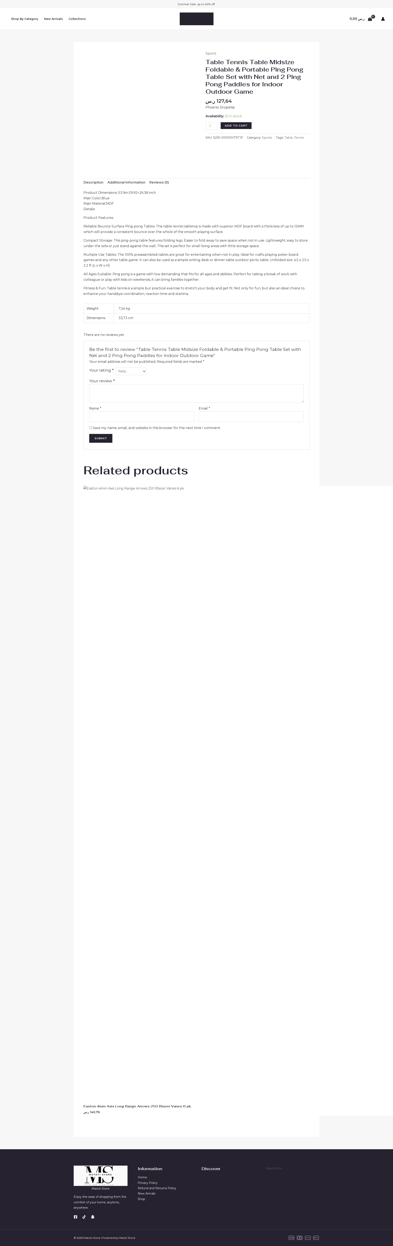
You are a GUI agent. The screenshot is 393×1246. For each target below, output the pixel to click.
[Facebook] (75, 1217)
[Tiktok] (84, 1217)
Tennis (299, 137)
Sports (211, 53)
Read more (274, 1168)
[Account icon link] (383, 19)
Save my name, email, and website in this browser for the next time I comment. (157, 428)
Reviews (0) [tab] (159, 182)
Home (142, 1177)
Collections (77, 19)
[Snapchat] (93, 1217)
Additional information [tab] (126, 182)
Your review (102, 380)
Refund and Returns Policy (157, 1188)
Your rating (101, 370)
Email (204, 408)
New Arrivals (53, 19)
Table (288, 137)
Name (95, 408)
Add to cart (236, 125)
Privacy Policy (148, 1183)
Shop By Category (24, 19)
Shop (141, 1199)
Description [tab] (93, 182)
